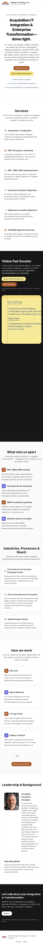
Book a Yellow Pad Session (21, 73)
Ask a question (9, 284)
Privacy (18, 942)
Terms (25, 942)
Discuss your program (21, 764)
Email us (7, 913)
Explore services (21, 68)
